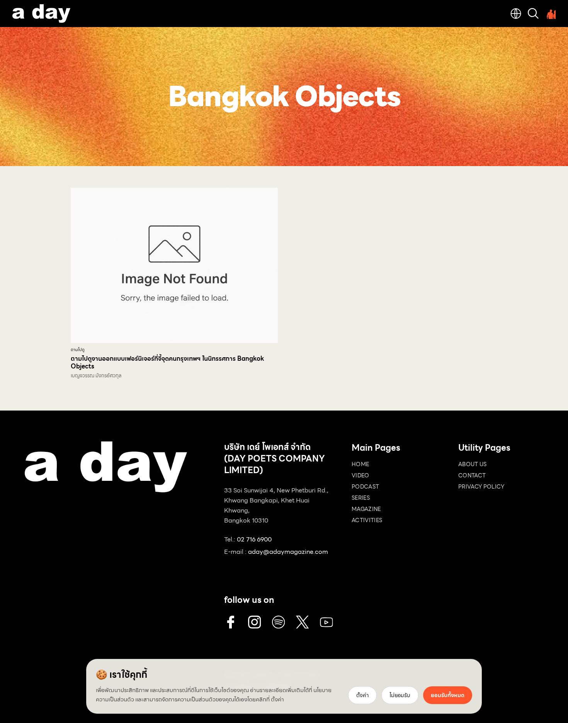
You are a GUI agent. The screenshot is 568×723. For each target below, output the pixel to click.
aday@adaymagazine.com (288, 552)
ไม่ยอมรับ (399, 695)
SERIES (361, 498)
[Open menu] (550, 13)
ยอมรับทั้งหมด (447, 695)
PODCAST (365, 486)
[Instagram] (254, 622)
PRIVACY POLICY (481, 486)
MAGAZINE (366, 509)
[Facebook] (230, 622)
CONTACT (472, 475)
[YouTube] (326, 622)
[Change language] (516, 13)
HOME (360, 464)
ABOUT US (472, 464)
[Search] (533, 13)
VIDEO (360, 475)
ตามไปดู (78, 350)
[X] (302, 622)
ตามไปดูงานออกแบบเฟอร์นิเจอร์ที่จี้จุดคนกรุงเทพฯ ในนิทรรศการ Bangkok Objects (167, 362)
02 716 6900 (254, 539)
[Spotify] (278, 622)
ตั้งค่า (277, 699)
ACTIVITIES (367, 520)
